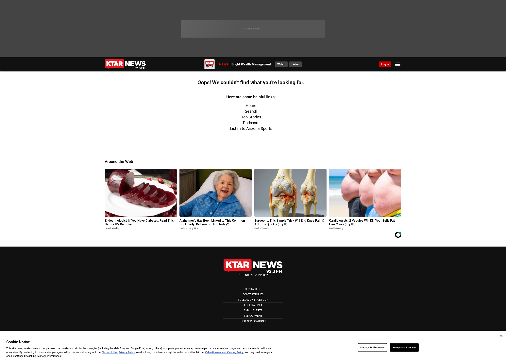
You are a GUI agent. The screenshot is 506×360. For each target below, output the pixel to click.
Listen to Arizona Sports (251, 128)
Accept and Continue (404, 347)
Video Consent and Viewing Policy (224, 352)
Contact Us (253, 289)
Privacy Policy (127, 352)
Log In (385, 64)
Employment (253, 315)
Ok (501, 336)
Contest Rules (253, 294)
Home (251, 105)
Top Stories (251, 117)
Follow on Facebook (253, 299)
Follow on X (253, 305)
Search (251, 111)
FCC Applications (253, 321)
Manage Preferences (372, 347)
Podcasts (251, 122)
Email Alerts (253, 310)
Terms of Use (109, 352)
